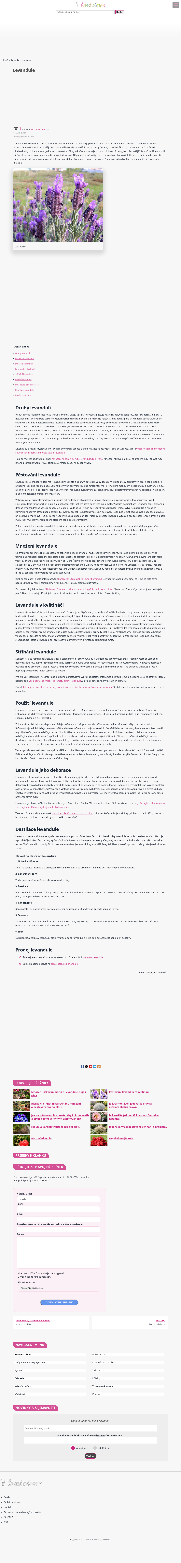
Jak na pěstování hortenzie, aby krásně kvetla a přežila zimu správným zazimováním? (68, 687)
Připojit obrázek (26, 1282)
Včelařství (20, 1394)
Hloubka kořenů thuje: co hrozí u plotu (72, 813)
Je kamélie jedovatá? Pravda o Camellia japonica (134, 1117)
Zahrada (15, 60)
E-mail (20, 1213)
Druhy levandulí (22, 353)
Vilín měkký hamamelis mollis (33, 1320)
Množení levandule (24, 363)
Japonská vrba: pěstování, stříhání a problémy (138, 1126)
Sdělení (20, 1234)
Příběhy (96, 1378)
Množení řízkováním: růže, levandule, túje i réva (77, 458)
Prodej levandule (23, 395)
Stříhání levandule (24, 374)
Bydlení (18, 1370)
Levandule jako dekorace (27, 384)
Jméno (20, 1203)
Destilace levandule (24, 390)
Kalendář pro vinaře (103, 1362)
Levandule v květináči (25, 369)
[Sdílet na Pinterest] (90, 1067)
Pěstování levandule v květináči (129, 1092)
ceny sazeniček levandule (64, 963)
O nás (7, 1497)
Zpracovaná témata (102, 1386)
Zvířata (96, 1370)
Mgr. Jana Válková (40, 129)
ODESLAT (90, 1456)
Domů (5, 60)
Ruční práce (98, 1354)
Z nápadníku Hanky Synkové (30, 1362)
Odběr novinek (12, 1502)
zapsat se (81, 1448)
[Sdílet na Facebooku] (82, 1067)
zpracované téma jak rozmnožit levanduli (80, 578)
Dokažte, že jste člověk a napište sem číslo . (50, 1223)
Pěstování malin (41, 1138)
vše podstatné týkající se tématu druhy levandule (55, 680)
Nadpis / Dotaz (24, 1193)
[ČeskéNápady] (90, 7)
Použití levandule (23, 379)
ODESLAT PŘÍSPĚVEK (59, 1302)
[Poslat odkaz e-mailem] (94, 1067)
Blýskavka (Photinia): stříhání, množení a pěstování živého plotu (79, 589)
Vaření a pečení (23, 1386)
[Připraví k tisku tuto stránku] (99, 1067)
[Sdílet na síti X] (86, 1067)
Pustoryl (160, 1320)
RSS (6, 1522)
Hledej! (119, 12)
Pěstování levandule (24, 358)
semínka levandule (93, 957)
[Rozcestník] (176, 5)
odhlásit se (103, 1448)
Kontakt (96, 1394)
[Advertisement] (85, 37)
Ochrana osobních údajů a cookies (22, 1512)
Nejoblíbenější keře (121, 1138)
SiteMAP (8, 1517)
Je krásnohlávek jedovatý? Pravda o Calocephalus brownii (130, 1105)
